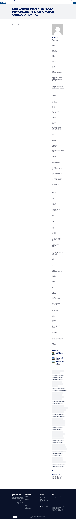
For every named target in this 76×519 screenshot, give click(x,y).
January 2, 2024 (58, 364)
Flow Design (54, 146)
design (53, 113)
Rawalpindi (54, 291)
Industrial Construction (56, 199)
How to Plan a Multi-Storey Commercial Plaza (56, 191)
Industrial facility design (57, 431)
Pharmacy (53, 275)
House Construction (55, 184)
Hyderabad (54, 192)
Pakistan (53, 270)
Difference (54, 122)
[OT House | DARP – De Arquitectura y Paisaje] (53, 358)
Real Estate (54, 293)
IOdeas (53, 211)
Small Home (54, 314)
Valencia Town (56, 508)
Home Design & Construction (57, 173)
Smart (53, 315)
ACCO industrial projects (57, 379)
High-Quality (54, 167)
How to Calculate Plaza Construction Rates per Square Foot (57, 188)
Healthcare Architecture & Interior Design (56, 159)
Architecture (54, 51)
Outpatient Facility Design (56, 269)
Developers (54, 117)
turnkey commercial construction (59, 462)
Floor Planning (54, 145)
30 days (53, 44)
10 (52, 39)
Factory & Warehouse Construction (55, 137)
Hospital (53, 174)
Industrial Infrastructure (57, 442)
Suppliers (26, 502)
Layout (53, 222)
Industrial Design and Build (57, 427)
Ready (53, 292)
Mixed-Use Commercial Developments (55, 245)
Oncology (53, 264)
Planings (53, 277)
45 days (53, 45)
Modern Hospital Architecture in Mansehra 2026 (57, 253)
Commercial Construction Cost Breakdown (57, 80)
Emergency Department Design (57, 127)
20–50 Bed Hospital (55, 40)
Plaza (53, 280)
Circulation (54, 70)
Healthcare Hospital (55, 163)
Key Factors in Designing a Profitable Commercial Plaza (57, 217)
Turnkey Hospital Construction (58, 464)
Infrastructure (54, 204)
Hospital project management (58, 414)
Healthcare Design (55, 161)
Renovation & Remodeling (56, 298)
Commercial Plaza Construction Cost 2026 (57, 87)
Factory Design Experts (57, 399)
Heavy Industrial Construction (58, 412)
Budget (53, 60)
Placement (54, 276)
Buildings (53, 65)
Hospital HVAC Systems (56, 180)
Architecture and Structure (57, 54)
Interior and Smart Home (56, 209)
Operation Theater (55, 266)
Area (53, 55)
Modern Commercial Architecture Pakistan (57, 248)
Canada (55, 510)
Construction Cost (28, 508)
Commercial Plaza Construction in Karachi (58, 89)
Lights (53, 227)
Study (53, 321)
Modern (53, 246)
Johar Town (53, 505)
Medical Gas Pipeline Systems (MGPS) (57, 240)
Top (53, 331)
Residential (54, 299)
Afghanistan (58, 510)
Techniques (54, 327)
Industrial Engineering (57, 429)
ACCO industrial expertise (57, 377)
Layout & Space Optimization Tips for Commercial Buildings (57, 224)
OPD (53, 265)
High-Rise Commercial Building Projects (57, 169)
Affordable (54, 46)
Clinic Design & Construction (57, 72)
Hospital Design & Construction (57, 178)
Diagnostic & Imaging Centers (57, 121)
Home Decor (54, 172)
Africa (53, 49)
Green (53, 151)
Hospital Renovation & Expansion (57, 183)
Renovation (54, 297)
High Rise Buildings (55, 166)
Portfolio (26, 505)
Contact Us (27, 499)
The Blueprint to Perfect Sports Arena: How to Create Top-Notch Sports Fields (59, 354)
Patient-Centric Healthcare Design (58, 271)
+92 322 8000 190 (4, 0)
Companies (54, 95)
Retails (53, 305)
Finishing (53, 141)
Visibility (53, 343)
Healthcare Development (56, 162)
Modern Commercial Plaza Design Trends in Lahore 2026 (57, 250)
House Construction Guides (56, 185)
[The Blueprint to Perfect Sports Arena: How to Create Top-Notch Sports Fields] (53, 353)
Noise (53, 259)
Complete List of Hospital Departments (56, 98)
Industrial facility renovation (58, 438)
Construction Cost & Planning (57, 105)
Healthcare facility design (57, 403)
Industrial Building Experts (57, 418)
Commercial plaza (55, 85)
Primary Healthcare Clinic (56, 282)
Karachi (53, 214)
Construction (54, 102)
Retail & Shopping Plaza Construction (56, 304)
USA (62, 510)
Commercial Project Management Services (57, 91)
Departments (54, 112)
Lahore (53, 220)
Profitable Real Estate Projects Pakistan (57, 284)
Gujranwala (54, 156)
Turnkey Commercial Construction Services (58, 335)
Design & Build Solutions (56, 116)
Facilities (53, 135)
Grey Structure (54, 152)
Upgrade (53, 342)
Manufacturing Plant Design (58, 453)
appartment (54, 50)
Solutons (53, 316)
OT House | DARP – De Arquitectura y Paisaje (59, 358)
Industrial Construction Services (58, 425)
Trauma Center (54, 332)
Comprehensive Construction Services (59, 390)
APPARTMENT (55, 386)
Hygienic (53, 193)
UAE (59, 509)
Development (54, 118)
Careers (26, 501)
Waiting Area (54, 344)
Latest (53, 221)
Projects (53, 287)
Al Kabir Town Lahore (60, 499)
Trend (53, 333)
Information (54, 203)
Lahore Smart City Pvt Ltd (57, 503)
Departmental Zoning (55, 111)
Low (53, 228)
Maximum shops (54, 232)
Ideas (53, 198)
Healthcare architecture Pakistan (59, 401)
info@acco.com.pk (11, 0)
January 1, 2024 (58, 359)
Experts (53, 133)
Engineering (54, 130)
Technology (54, 328)
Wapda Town (57, 496)
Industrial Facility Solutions (58, 440)
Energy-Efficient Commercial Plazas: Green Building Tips (57, 129)
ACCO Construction (56, 373)
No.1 (53, 258)
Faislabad (53, 139)
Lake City (58, 497)
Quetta (53, 288)
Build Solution (54, 62)
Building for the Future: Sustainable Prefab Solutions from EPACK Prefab (60, 362)
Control (53, 107)
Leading (53, 226)
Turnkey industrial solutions (58, 466)
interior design (54, 210)
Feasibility (54, 140)
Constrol (53, 101)
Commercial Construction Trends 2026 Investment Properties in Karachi (57, 83)
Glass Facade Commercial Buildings (58, 150)
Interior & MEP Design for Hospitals (56, 208)
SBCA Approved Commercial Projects (56, 307)
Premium (53, 281)
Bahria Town (53, 496)
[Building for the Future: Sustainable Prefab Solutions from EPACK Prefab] (53, 362)
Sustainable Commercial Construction (56, 326)
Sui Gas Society (54, 507)
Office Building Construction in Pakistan (57, 261)
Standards (54, 320)
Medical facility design (57, 455)
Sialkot (53, 311)
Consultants (54, 106)
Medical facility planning (57, 457)
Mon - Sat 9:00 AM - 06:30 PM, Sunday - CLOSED (21, 0)
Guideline (53, 155)
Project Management (55, 286)
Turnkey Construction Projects (57, 337)
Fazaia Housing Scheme (59, 506)
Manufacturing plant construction (59, 451)
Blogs (26, 507)
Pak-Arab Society (54, 500)
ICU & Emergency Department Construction (57, 197)
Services (53, 309)
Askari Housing (57, 505)
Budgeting (54, 61)
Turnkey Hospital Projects (56, 339)
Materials (54, 231)
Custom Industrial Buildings (58, 392)
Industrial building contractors (58, 416)
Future (53, 149)
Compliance (54, 100)
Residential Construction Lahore (57, 302)
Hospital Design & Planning (56, 179)
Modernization (54, 254)
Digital (53, 123)
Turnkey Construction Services (57, 338)
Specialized (54, 319)
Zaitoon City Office (59, 498)
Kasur (53, 215)
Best (53, 57)
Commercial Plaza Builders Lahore (58, 388)
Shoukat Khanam (55, 310)
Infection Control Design (56, 202)
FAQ (26, 504)
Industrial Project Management (58, 444)
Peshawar (53, 274)
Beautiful (53, 56)
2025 (53, 41)
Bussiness (54, 66)
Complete (53, 96)
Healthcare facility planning (58, 405)
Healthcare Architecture (56, 157)
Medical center (54, 233)
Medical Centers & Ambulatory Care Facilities (57, 235)
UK (60, 509)
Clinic (53, 71)
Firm (53, 144)
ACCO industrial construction (58, 375)
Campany (53, 67)
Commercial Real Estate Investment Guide (56, 94)
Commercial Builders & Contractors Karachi (56, 76)
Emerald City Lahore (60, 504)
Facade (53, 134)
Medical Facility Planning (56, 238)
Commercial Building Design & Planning (57, 78)
